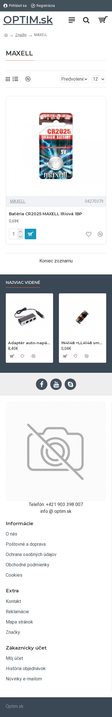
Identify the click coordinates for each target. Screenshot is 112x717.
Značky (21, 35)
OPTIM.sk (28, 19)
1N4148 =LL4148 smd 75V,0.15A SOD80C (82, 342)
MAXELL (17, 201)
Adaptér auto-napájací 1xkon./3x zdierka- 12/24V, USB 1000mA (29, 342)
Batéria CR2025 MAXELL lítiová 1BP (45, 213)
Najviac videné (23, 282)
